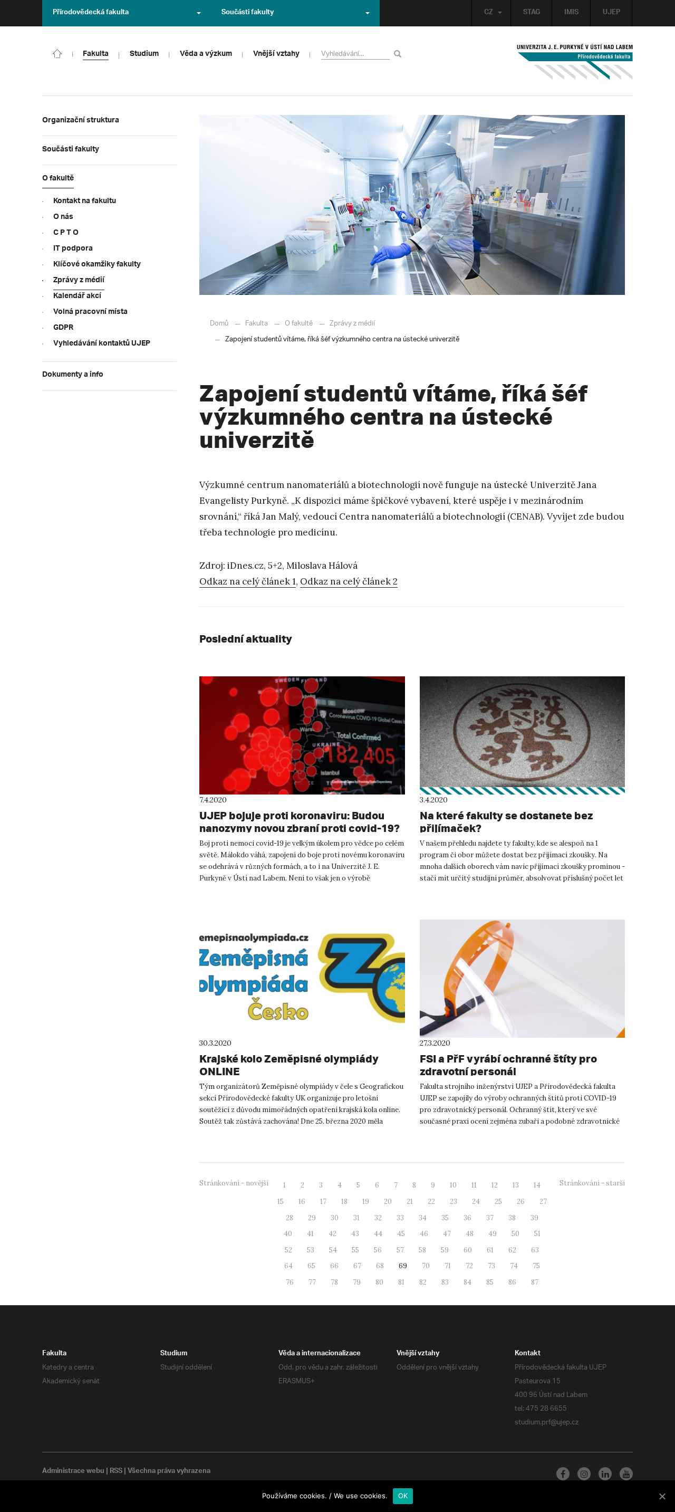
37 (490, 1217)
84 (467, 1282)
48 (470, 1233)
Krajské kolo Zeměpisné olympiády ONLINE (289, 1065)
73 (491, 1265)
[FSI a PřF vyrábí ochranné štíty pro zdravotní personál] (522, 979)
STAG (531, 13)
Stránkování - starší (592, 1183)
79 (357, 1282)
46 (424, 1233)
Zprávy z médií (352, 323)
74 (514, 1265)
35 (445, 1217)
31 (356, 1217)
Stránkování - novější (233, 1183)
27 (543, 1201)
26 (521, 1201)
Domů (219, 323)
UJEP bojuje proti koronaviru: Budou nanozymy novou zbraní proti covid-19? (299, 822)
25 (498, 1201)
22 (431, 1201)
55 (355, 1250)
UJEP (611, 13)
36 (467, 1217)
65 (311, 1265)
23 (453, 1201)
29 (312, 1217)
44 (378, 1233)
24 (476, 1201)
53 (310, 1250)
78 (334, 1282)
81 (401, 1282)
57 (400, 1250)
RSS (116, 1472)
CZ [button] (488, 13)
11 (474, 1185)
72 (469, 1265)
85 (490, 1282)
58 (422, 1250)
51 (537, 1233)
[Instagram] (584, 1473)
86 (512, 1282)
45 (401, 1233)
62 (512, 1250)
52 (288, 1250)
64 (288, 1265)
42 (332, 1233)
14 (537, 1185)
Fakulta (256, 323)
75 (536, 1265)
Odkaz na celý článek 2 (349, 581)
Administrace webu (73, 1472)
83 (445, 1282)
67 (357, 1265)
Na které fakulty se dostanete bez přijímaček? (506, 822)
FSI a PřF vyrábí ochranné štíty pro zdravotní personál (508, 1065)
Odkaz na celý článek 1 (247, 581)
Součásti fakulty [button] (247, 13)
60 (468, 1250)
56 (378, 1250)
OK (403, 1495)
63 (535, 1250)
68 (380, 1265)
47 (447, 1233)
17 (323, 1201)
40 (288, 1233)
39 (534, 1217)
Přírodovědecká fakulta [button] (91, 13)
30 (335, 1217)
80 (379, 1282)
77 (312, 1282)
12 (494, 1185)
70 (426, 1265)
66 (334, 1265)
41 (310, 1233)
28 (289, 1217)
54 (333, 1250)
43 (355, 1233)
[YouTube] (626, 1473)
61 (490, 1250)
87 (534, 1282)
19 (365, 1201)
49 (492, 1233)
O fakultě (299, 323)
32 (378, 1217)
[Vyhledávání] (399, 53)
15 (280, 1201)
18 (344, 1201)
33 (400, 1217)
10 (453, 1185)
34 (423, 1217)
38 (512, 1217)
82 (423, 1282)
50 (515, 1233)
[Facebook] (563, 1473)
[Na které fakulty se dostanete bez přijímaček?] (522, 735)
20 (388, 1201)
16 (301, 1201)
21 (410, 1201)
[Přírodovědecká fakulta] (57, 52)
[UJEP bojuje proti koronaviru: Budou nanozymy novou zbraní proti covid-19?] (302, 735)
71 (448, 1265)
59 (445, 1250)
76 (290, 1282)
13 (516, 1185)
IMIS (571, 13)
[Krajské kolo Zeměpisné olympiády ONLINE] (302, 979)
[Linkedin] (605, 1473)
